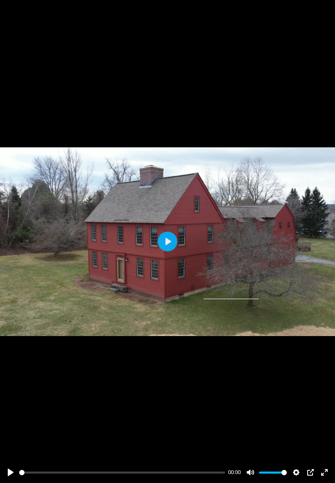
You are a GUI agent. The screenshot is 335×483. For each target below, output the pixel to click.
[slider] (122, 472)
